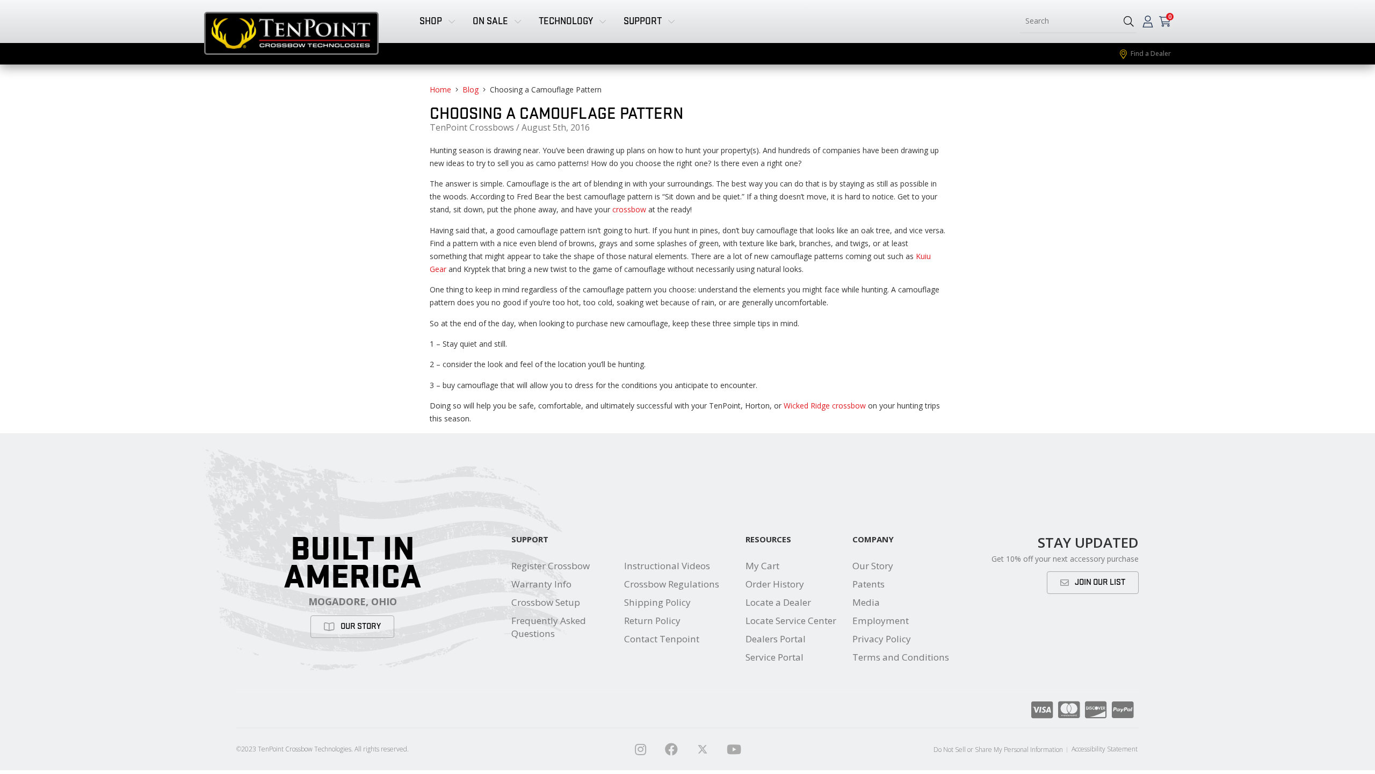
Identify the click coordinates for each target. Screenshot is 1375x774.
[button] (1129, 21)
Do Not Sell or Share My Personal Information (998, 749)
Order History (775, 584)
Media (866, 602)
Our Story (872, 566)
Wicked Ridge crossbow (825, 405)
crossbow (629, 209)
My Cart (762, 566)
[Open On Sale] (518, 21)
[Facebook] (671, 749)
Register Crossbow (550, 566)
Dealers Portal (776, 639)
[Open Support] (671, 21)
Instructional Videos (667, 566)
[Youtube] (734, 749)
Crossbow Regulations (671, 584)
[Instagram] (640, 749)
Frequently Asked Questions (548, 627)
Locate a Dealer (778, 602)
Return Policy (652, 620)
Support (529, 539)
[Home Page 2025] (702, 749)
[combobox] (1067, 21)
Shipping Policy (657, 602)
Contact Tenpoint (661, 639)
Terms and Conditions (900, 657)
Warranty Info (541, 584)
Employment (880, 620)
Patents (868, 584)
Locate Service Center (791, 620)
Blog (470, 89)
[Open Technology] (602, 21)
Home (440, 89)
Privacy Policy (881, 639)
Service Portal (775, 657)
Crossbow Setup (545, 602)
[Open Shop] (451, 21)
